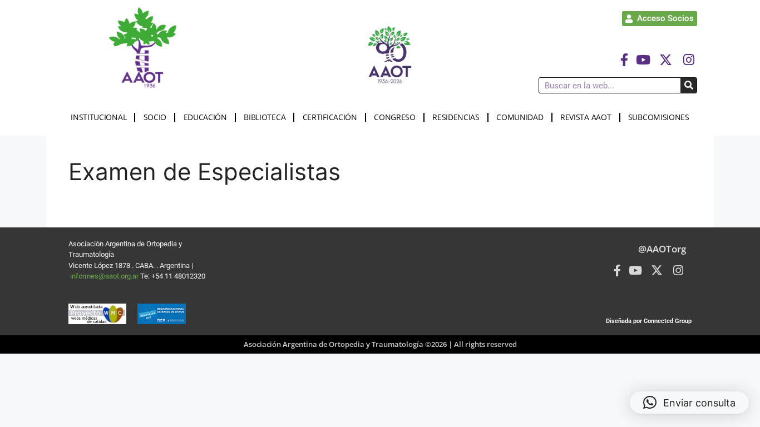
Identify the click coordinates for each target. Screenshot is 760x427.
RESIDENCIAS (456, 117)
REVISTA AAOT (585, 117)
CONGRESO (395, 117)
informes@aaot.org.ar (105, 276)
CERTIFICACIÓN (330, 117)
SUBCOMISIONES (658, 117)
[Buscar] (688, 85)
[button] (689, 402)
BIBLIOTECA (264, 117)
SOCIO (155, 117)
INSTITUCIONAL (98, 117)
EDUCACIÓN (205, 117)
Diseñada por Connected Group (649, 321)
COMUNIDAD (519, 117)
